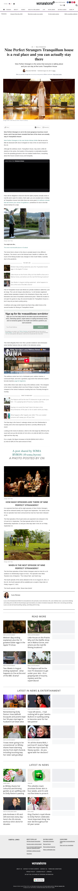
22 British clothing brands (33, 851)
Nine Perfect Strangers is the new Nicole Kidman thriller (21, 140)
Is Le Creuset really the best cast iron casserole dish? (34, 847)
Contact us (43, 869)
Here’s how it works (57, 74)
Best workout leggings (49, 847)
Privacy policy (30, 871)
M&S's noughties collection (71, 14)
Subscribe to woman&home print (67, 842)
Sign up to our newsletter (66, 845)
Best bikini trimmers (48, 841)
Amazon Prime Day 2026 (16, 14)
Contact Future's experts (31, 869)
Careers (49, 871)
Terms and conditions (54, 869)
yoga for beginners (20, 381)
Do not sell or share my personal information (39, 874)
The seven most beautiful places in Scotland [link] (16, 247)
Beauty (16, 9)
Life (44, 9)
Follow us (39, 127)
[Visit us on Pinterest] (74, 2)
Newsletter (46, 127)
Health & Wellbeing (34, 9)
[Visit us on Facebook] (68, 2)
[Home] (4, 9)
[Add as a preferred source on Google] (39, 880)
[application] (27, 176)
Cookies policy (40, 871)
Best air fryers (47, 844)
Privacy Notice (8, 332)
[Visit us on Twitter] (70, 2)
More (71, 9)
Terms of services (24, 331)
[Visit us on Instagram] (72, 2)
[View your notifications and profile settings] (14, 3)
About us (19, 869)
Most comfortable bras (49, 849)
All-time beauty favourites (33, 841)
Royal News (51, 9)
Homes (23, 9)
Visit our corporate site (59, 886)
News (54, 70)
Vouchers (29, 853)
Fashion (8, 9)
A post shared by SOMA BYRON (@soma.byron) (26, 452)
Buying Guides (62, 9)
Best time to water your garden (35, 14)
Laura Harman (32, 71)
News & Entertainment (41, 46)
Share (7, 127)
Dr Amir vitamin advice (53, 14)
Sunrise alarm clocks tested (34, 844)
